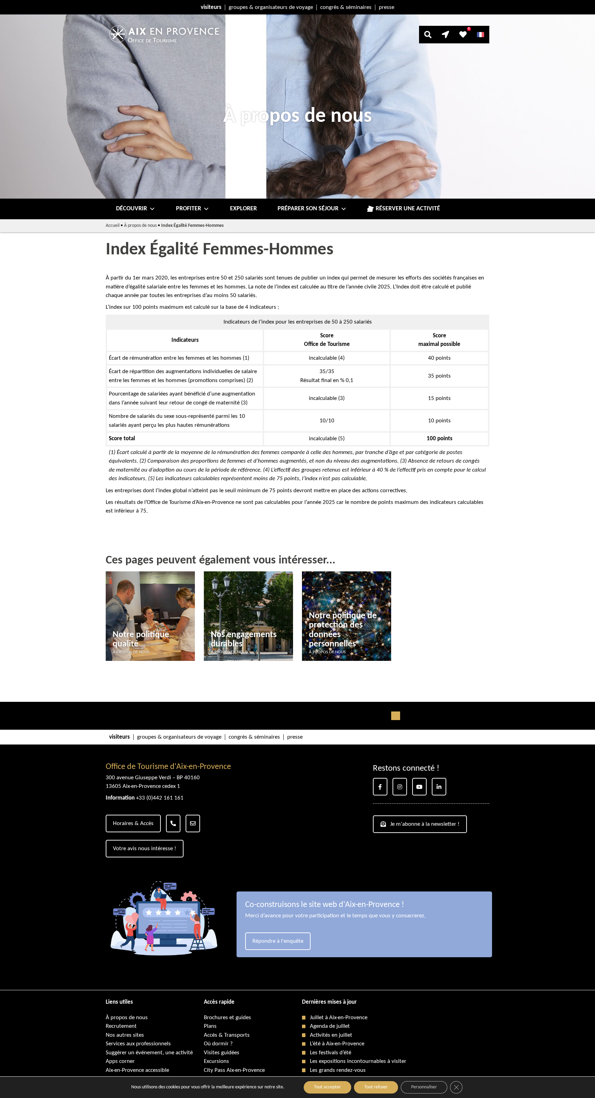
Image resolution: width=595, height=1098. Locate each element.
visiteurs (211, 7)
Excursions (216, 1061)
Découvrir (131, 208)
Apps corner (120, 1061)
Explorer (243, 208)
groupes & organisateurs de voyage (271, 7)
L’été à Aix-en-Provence (337, 1044)
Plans (210, 1026)
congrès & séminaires (346, 7)
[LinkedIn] (439, 786)
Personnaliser (424, 1087)
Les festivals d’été (330, 1053)
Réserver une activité (408, 208)
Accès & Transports (227, 1035)
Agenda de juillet (330, 1026)
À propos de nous (140, 225)
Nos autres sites (125, 1035)
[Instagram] (400, 786)
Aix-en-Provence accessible (137, 1070)
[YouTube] (419, 786)
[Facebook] (380, 786)
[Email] (193, 823)
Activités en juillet (331, 1035)
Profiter (188, 208)
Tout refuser (376, 1087)
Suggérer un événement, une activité (149, 1053)
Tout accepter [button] (327, 1087)
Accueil (112, 225)
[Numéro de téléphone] (173, 823)
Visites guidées (221, 1053)
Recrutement (121, 1026)
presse (386, 7)
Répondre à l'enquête (277, 941)
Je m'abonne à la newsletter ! (425, 824)
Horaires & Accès (133, 823)
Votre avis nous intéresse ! (144, 849)
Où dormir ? (218, 1044)
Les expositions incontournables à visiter (358, 1061)
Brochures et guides (227, 1018)
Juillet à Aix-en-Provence (338, 1018)
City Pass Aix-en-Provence (234, 1070)
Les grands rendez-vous (338, 1070)
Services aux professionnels (138, 1044)
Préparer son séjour (308, 208)
